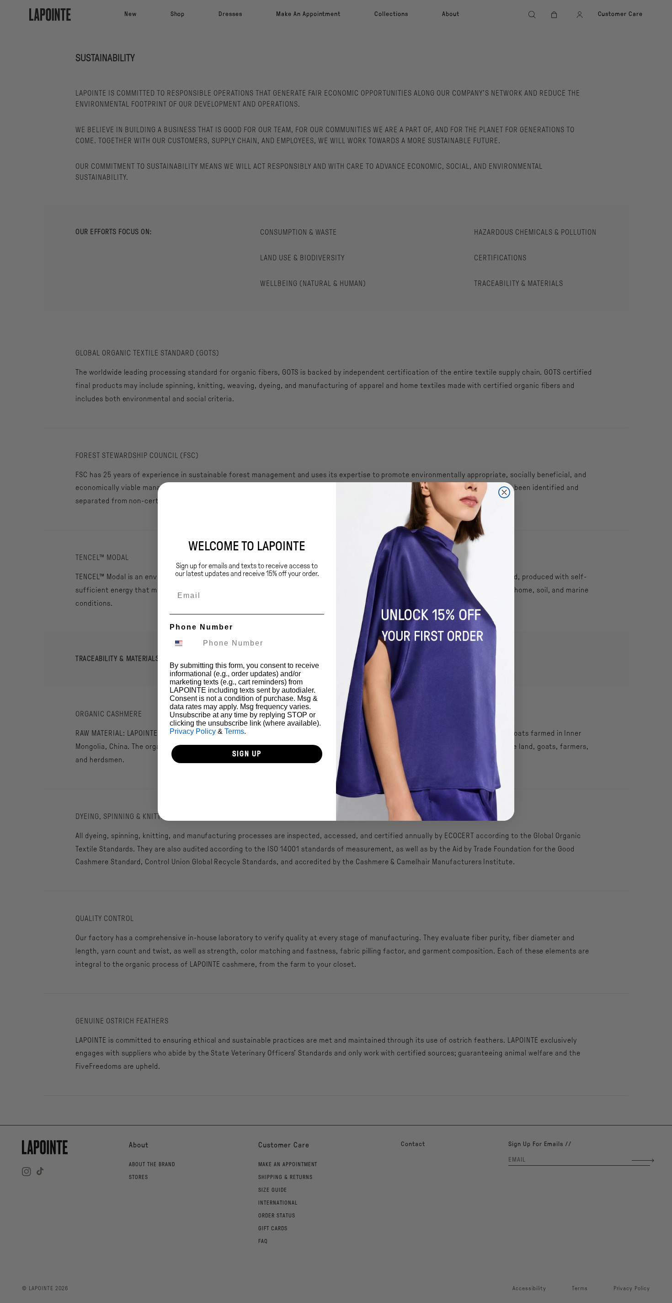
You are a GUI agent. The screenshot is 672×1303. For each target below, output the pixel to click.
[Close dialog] (504, 492)
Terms (234, 731)
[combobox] (184, 643)
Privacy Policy (193, 731)
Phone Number (201, 627)
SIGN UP (246, 754)
